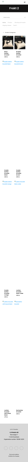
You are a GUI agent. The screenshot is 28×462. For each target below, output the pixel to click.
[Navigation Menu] (24, 2)
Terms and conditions (14, 454)
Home (4, 22)
